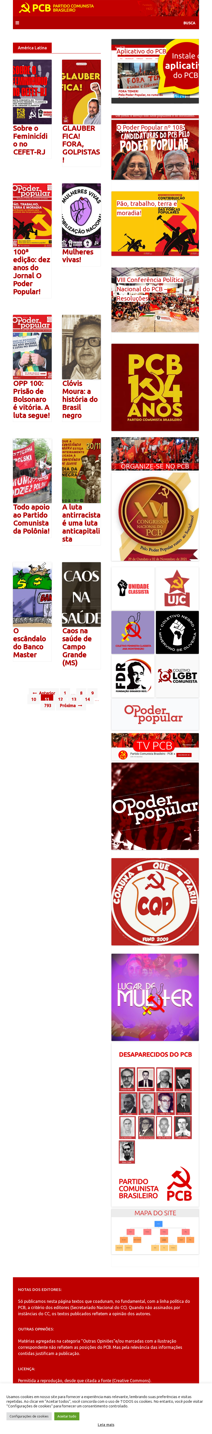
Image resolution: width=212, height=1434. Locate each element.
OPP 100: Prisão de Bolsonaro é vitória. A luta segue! (31, 399)
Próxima (68, 705)
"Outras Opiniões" (98, 1341)
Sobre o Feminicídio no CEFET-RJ (30, 140)
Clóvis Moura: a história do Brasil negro (80, 399)
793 (47, 705)
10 (33, 699)
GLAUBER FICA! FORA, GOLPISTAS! (81, 144)
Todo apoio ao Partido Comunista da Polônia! (31, 519)
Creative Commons (131, 1380)
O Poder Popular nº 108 (150, 127)
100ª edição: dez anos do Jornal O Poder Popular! (31, 271)
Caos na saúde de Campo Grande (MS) (77, 646)
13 (74, 699)
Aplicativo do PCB (141, 51)
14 (87, 699)
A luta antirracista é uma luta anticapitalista (81, 523)
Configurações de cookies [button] (29, 1416)
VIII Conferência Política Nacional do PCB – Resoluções (150, 289)
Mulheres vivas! (77, 256)
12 (60, 699)
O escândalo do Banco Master (29, 642)
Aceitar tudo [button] (66, 1416)
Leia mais (106, 1424)
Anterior (46, 693)
